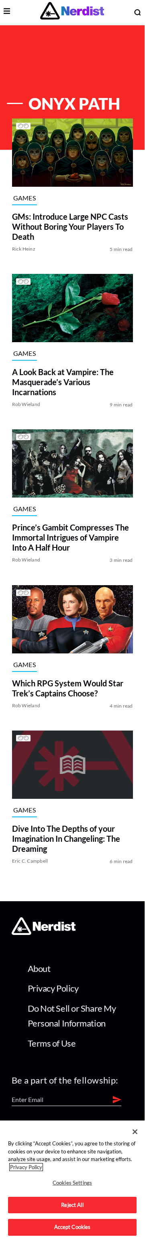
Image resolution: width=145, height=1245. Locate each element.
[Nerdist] (72, 12)
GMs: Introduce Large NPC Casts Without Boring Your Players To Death (70, 226)
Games (24, 198)
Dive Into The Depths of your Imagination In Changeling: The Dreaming (66, 838)
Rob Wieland (26, 404)
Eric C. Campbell (30, 861)
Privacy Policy (53, 988)
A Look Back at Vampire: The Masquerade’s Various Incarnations (63, 382)
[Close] (135, 1132)
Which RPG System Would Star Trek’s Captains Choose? (67, 688)
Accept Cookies (72, 1227)
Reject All (72, 1205)
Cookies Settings (72, 1183)
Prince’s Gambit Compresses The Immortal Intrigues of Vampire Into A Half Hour (70, 538)
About (39, 968)
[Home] (44, 932)
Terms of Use (52, 1043)
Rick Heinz (23, 249)
